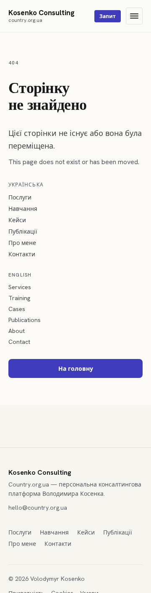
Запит (107, 16)
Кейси (17, 220)
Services (19, 287)
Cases (16, 309)
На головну (75, 368)
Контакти (21, 254)
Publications (24, 320)
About (16, 331)
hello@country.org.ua (37, 507)
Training (19, 298)
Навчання (22, 209)
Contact (19, 342)
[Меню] (134, 16)
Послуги (19, 197)
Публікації (22, 231)
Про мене (22, 243)
